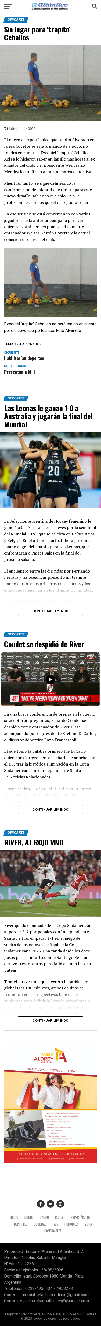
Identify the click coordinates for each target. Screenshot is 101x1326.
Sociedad (40, 1224)
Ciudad (60, 1217)
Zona (88, 1224)
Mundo (29, 1217)
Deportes (20, 1224)
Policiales (71, 1224)
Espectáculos (81, 1217)
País (55, 1224)
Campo (44, 1217)
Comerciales (53, 1230)
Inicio (14, 1217)
